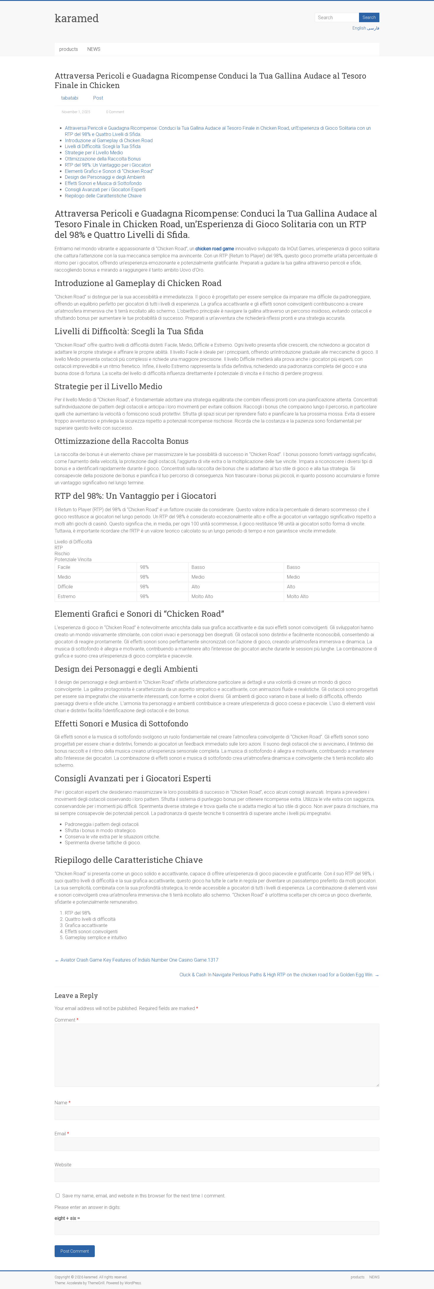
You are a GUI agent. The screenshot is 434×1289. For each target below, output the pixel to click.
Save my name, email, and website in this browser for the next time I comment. (144, 1196)
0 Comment (114, 112)
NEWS (93, 49)
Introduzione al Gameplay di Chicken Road (109, 140)
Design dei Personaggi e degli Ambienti (105, 177)
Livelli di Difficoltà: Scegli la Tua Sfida (103, 146)
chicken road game (214, 248)
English (360, 28)
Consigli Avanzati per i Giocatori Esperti (105, 189)
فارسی (373, 28)
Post (98, 98)
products (68, 49)
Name (63, 1102)
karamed (77, 18)
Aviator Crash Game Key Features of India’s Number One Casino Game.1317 (136, 960)
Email (62, 1134)
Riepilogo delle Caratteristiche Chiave (103, 196)
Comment (67, 1020)
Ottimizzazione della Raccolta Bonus (103, 159)
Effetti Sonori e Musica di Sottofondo (103, 183)
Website (63, 1165)
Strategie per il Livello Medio (94, 152)
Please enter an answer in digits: (87, 1207)
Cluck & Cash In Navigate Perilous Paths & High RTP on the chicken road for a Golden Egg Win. (279, 975)
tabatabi (69, 98)
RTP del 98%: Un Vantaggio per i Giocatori (108, 165)
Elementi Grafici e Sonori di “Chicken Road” (109, 171)
